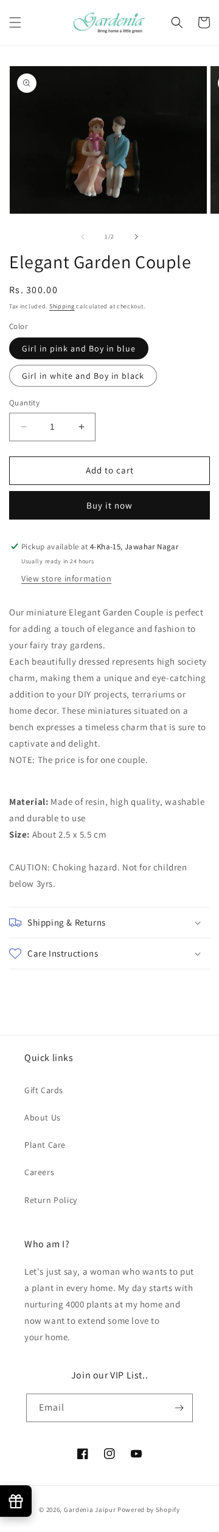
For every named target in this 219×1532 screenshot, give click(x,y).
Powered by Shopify (148, 1509)
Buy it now (109, 505)
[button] (15, 22)
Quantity (24, 403)
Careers (39, 1172)
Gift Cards (43, 1090)
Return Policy (50, 1200)
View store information (66, 578)
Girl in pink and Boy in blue (79, 348)
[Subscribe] (178, 1408)
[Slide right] (136, 236)
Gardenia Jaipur (90, 1509)
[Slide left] (82, 236)
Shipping (62, 306)
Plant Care (45, 1144)
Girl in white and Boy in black (83, 375)
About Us (42, 1117)
